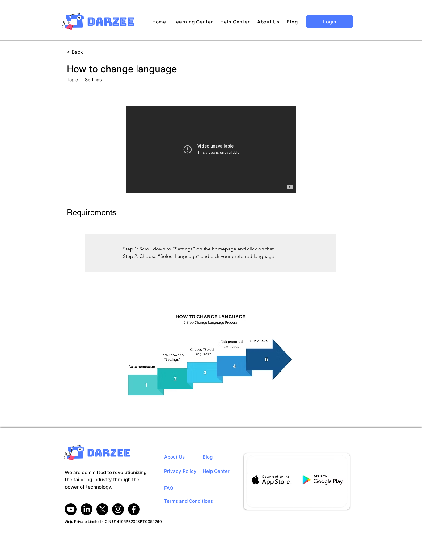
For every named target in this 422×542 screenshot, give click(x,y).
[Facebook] (134, 509)
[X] (102, 509)
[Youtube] (71, 509)
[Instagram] (118, 509)
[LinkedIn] (86, 509)
